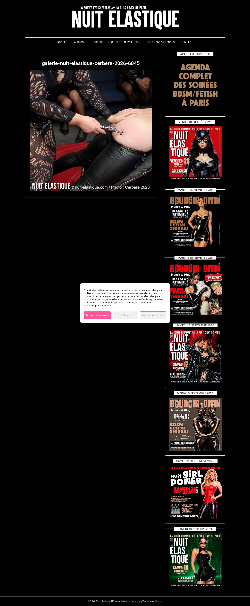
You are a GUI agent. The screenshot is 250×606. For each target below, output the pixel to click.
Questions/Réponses (161, 42)
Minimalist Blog (134, 601)
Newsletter (132, 42)
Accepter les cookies (97, 315)
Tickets (96, 42)
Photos (113, 42)
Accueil (62, 42)
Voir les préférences (153, 315)
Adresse (79, 42)
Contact (187, 42)
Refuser (125, 315)
